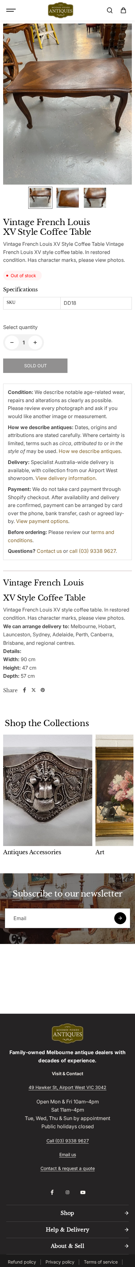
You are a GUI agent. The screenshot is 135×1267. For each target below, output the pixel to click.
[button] (123, 10)
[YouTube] (83, 1192)
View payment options (42, 521)
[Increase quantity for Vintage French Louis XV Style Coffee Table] (35, 342)
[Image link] (67, 1033)
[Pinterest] (42, 690)
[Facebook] (24, 690)
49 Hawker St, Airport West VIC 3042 (67, 1087)
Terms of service (101, 1261)
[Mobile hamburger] (12, 10)
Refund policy (22, 1261)
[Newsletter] (120, 918)
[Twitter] (33, 690)
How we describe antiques (90, 451)
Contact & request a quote (67, 1168)
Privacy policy (60, 1261)
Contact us (49, 551)
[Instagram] (67, 1192)
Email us (67, 1154)
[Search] (109, 10)
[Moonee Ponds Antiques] (60, 10)
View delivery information (65, 478)
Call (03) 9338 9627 (67, 1140)
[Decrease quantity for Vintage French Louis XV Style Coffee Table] (12, 342)
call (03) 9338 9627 (92, 551)
